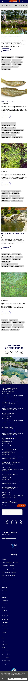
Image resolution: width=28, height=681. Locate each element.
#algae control (6, 191)
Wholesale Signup (6, 660)
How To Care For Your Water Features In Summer (13, 233)
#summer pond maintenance (9, 264)
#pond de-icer (6, 62)
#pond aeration (6, 59)
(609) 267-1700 (6, 492)
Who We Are (4, 590)
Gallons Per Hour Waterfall (21, 5)
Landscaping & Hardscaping (8, 565)
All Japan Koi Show (6, 650)
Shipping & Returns (6, 664)
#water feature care (7, 266)
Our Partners (5, 594)
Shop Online (4, 644)
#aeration (4, 320)
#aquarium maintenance (8, 123)
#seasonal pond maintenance (10, 67)
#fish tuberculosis (18, 130)
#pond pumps (16, 259)
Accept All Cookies (21, 678)
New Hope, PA (5, 629)
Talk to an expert (13, 1)
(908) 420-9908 (6, 393)
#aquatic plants (16, 191)
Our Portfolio (5, 604)
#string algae (5, 200)
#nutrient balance (14, 196)
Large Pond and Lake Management (10, 578)
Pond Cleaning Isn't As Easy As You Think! (11, 36)
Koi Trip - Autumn (6, 654)
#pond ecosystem (17, 62)
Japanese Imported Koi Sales (8, 569)
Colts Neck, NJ (5, 622)
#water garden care (16, 200)
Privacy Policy (11, 675)
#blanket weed (6, 193)
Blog (3, 641)
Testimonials (5, 600)
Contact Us (4, 610)
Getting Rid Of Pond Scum (7, 299)
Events (3, 647)
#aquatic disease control (8, 125)
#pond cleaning (17, 59)
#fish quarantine (6, 130)
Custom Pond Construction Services (10, 562)
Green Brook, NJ (5, 619)
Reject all (11, 678)
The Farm (4, 632)
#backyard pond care (7, 57)
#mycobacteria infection (8, 135)
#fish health (15, 193)
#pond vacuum (17, 64)
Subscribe (21, 505)
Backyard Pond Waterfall (7, 5)
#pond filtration (6, 64)
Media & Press (5, 597)
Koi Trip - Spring (5, 657)
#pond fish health (17, 137)
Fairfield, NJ (4, 625)
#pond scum (5, 329)
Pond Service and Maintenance (9, 572)
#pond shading (6, 261)
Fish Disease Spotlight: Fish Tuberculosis (11, 101)
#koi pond (4, 196)
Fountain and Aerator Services (8, 575)
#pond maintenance (18, 198)
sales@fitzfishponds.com (9, 538)
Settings (4, 678)
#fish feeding (19, 57)
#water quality (6, 69)
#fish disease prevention (8, 127)
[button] (14, 370)
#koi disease (5, 132)
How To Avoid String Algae (7, 170)
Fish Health (4, 582)
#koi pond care (15, 132)
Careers (3, 607)
